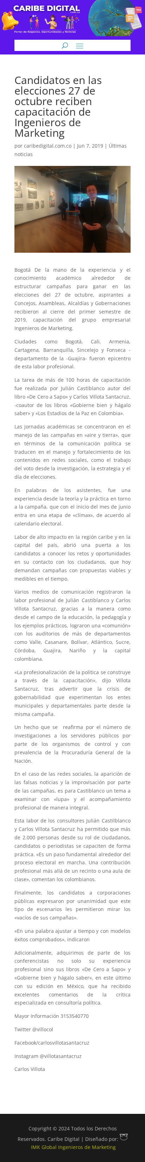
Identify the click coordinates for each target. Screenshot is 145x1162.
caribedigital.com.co (47, 145)
